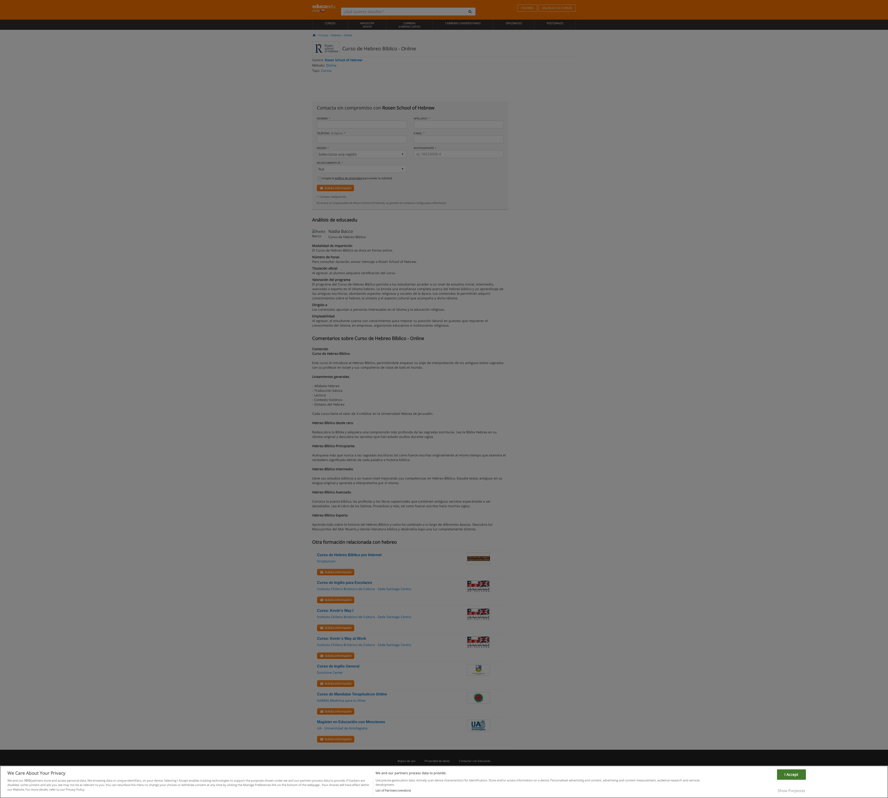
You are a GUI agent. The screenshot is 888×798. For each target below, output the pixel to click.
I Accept (791, 774)
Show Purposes (791, 790)
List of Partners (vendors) (393, 790)
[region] (444, 782)
